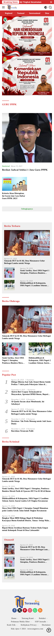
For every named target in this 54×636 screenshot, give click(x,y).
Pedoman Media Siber (20, 622)
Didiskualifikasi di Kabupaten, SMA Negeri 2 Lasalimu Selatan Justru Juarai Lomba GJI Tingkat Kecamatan (34, 284)
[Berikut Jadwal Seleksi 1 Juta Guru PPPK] (27, 138)
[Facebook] (14, 610)
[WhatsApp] (35, 610)
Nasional (6, 166)
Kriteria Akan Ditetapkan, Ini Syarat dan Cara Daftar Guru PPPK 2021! (13, 195)
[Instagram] (30, 610)
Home (13, 618)
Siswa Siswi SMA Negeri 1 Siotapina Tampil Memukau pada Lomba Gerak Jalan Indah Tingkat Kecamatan (25, 509)
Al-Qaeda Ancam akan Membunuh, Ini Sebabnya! (27, 403)
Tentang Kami (28, 618)
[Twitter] (19, 610)
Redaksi (42, 618)
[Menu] (4, 7)
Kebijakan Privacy (29, 625)
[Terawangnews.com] (12, 7)
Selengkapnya (27, 209)
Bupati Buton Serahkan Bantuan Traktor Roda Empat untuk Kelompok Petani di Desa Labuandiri (25, 529)
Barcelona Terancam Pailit (22, 431)
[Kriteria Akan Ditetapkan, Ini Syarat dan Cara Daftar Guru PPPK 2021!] (14, 184)
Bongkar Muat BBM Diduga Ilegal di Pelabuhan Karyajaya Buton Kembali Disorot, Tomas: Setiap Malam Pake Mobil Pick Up (26, 519)
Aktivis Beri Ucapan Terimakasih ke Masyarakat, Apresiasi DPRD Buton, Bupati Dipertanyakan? (29, 393)
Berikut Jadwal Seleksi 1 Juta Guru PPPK (25, 169)
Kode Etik (11, 625)
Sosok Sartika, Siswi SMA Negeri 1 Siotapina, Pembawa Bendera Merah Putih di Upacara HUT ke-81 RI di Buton (34, 272)
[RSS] (40, 610)
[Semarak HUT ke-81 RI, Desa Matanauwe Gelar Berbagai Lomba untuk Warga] (27, 243)
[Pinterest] (25, 610)
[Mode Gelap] (45, 7)
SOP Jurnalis (40, 622)
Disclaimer (46, 625)
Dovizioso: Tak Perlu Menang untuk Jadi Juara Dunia (31, 422)
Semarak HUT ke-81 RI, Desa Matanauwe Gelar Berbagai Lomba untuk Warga (24, 262)
